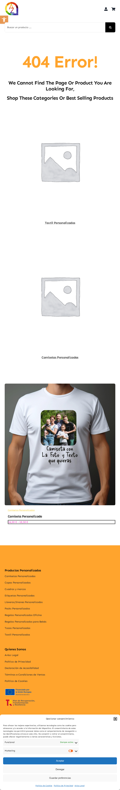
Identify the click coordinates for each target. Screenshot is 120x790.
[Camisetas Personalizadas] (60, 243)
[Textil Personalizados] (60, 109)
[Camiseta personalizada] (60, 385)
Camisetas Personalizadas (60, 357)
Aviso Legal (79, 786)
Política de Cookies (43, 786)
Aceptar (60, 760)
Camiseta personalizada (25, 516)
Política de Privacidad (63, 786)
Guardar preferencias (60, 778)
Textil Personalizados (60, 223)
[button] (115, 718)
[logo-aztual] (12, 3)
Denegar (60, 769)
